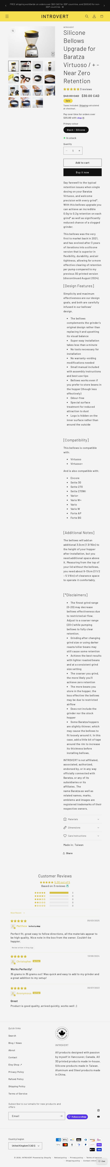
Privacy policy (76, 1157)
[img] (19, 921)
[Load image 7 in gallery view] (50, 78)
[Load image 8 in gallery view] (13, 90)
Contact (12, 1057)
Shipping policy (73, 1160)
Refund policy (60, 1157)
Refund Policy (16, 1079)
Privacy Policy (16, 1071)
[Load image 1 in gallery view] (13, 66)
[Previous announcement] (6, 6)
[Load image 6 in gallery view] (38, 78)
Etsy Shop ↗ (15, 1064)
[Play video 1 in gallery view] (26, 66)
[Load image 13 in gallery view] (26, 102)
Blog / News (15, 1042)
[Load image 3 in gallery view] (50, 66)
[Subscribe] (61, 1116)
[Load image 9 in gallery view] (26, 90)
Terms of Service (17, 1093)
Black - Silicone (76, 129)
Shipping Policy (16, 1086)
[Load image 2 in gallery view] (38, 66)
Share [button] (69, 853)
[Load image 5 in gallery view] (26, 78)
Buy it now (82, 172)
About (11, 1050)
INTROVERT (27, 1157)
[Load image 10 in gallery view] (38, 90)
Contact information (92, 1160)
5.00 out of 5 (62, 882)
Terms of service (94, 1157)
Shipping (83, 105)
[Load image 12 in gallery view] (13, 102)
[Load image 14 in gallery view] (38, 102)
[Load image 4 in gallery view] (13, 78)
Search (12, 1035)
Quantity (67, 144)
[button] (7, 16)
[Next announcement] (104, 6)
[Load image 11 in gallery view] (50, 90)
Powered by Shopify (42, 1157)
